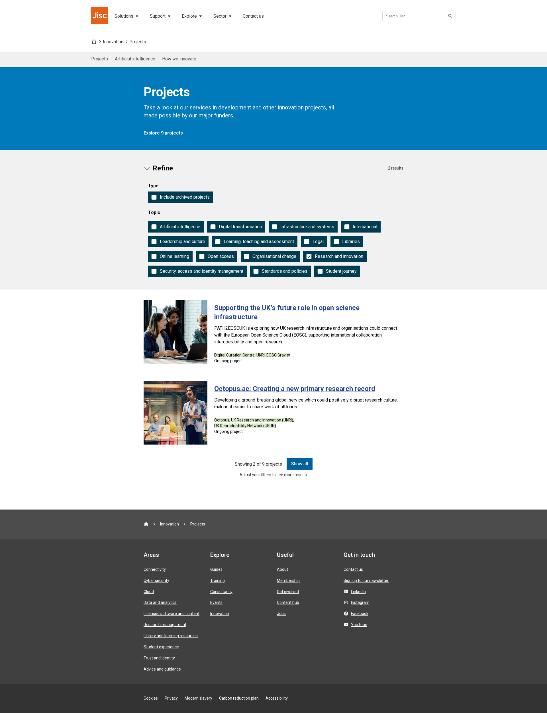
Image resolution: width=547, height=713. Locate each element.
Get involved (288, 591)
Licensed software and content (171, 613)
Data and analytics (160, 602)
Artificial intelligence (135, 59)
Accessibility (277, 698)
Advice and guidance (162, 669)
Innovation (113, 41)
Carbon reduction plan (239, 698)
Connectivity (155, 569)
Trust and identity (159, 658)
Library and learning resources (171, 635)
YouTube (359, 624)
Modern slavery (198, 698)
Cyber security (156, 580)
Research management (165, 624)
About (282, 569)
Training (217, 580)
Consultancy (221, 591)
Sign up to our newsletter (366, 580)
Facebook (359, 613)
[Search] (451, 16)
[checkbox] (180, 197)
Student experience (161, 647)
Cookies (151, 698)
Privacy (171, 698)
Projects (137, 41)
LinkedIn (358, 591)
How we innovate (179, 59)
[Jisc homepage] (100, 16)
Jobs (281, 613)
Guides (216, 569)
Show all (299, 463)
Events (216, 602)
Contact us (253, 16)
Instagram (360, 602)
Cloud (149, 591)
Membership (288, 580)
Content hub (288, 602)
